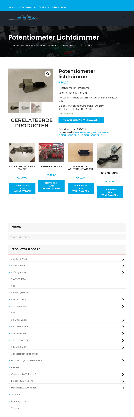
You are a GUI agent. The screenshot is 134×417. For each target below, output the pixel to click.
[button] (48, 74)
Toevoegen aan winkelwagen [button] (22, 188)
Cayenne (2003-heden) (23, 374)
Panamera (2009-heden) (24, 387)
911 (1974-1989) (18, 265)
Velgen (15, 408)
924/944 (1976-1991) (21, 292)
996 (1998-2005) (19, 340)
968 (13, 313)
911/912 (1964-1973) (20, 272)
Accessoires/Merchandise (25, 353)
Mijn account (59, 7)
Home (16, 45)
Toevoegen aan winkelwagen (81, 120)
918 (13, 286)
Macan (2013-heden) (22, 381)
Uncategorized (19, 401)
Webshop (14, 7)
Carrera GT (17, 367)
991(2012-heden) (19, 320)
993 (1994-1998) (100, 132)
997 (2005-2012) (19, 347)
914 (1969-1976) (18, 279)
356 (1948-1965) (19, 259)
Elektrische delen (47, 45)
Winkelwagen (29, 7)
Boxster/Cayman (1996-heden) (27, 360)
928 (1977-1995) (18, 299)
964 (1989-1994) (28, 45)
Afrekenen (44, 7)
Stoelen (15, 394)
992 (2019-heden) (20, 326)
